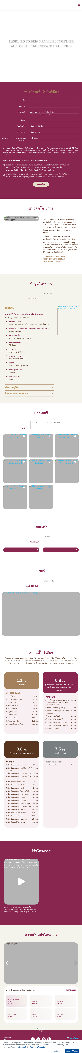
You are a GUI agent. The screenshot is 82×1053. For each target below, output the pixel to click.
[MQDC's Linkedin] (49, 1039)
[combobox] (34, 112)
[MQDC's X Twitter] (38, 1039)
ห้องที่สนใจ (21, 126)
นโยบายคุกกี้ (22, 1047)
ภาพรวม (9, 307)
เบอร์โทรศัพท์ (20, 112)
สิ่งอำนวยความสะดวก (17, 393)
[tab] (31, 295)
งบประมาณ (21, 132)
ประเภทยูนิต (12, 387)
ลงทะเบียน (41, 184)
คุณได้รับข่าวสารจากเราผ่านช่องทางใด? (14, 139)
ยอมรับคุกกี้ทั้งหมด (71, 1051)
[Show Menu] (79, 5)
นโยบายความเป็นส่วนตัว (37, 1047)
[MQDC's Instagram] (44, 1039)
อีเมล (23, 120)
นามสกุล (22, 106)
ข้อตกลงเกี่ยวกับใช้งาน (60, 174)
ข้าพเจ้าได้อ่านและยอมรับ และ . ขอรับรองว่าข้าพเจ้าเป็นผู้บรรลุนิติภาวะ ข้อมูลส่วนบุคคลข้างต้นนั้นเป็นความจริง (38, 175)
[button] (75, 963)
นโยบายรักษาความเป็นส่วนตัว (37, 174)
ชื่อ (24, 100)
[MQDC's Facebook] (33, 1039)
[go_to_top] (41, 1031)
